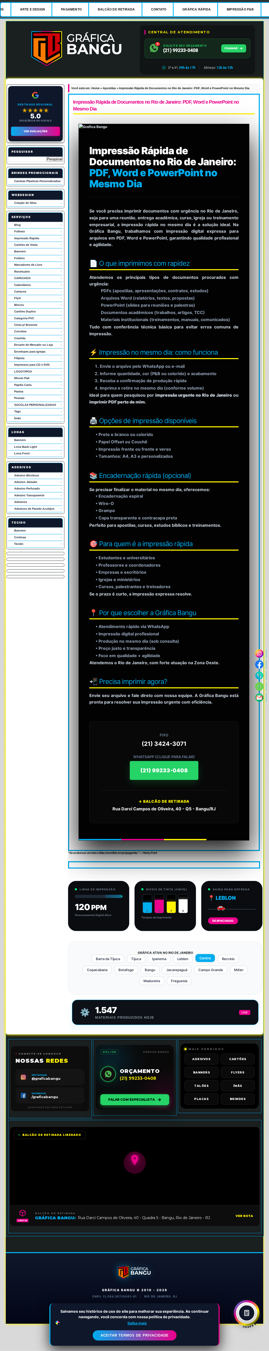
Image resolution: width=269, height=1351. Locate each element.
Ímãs (17, 418)
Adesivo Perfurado (27, 488)
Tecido (18, 543)
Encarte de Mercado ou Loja (33, 344)
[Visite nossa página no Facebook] (259, 664)
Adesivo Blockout (26, 475)
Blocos (19, 304)
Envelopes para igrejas (29, 351)
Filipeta (19, 358)
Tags (17, 411)
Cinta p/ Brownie (25, 324)
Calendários (22, 284)
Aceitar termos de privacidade (135, 1335)
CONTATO (158, 9)
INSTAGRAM (39, 1075)
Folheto (19, 231)
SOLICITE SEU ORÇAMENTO (184, 45)
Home (95, 88)
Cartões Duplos (25, 311)
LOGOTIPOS (23, 371)
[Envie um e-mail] (259, 697)
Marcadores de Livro (28, 264)
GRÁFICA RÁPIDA (196, 9)
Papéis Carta (23, 384)
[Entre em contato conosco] (259, 675)
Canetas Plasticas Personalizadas (37, 181)
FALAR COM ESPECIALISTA (131, 1100)
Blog (17, 224)
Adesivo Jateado (25, 481)
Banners (20, 251)
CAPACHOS (22, 278)
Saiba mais (137, 1323)
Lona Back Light (25, 446)
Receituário (22, 271)
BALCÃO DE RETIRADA (116, 9)
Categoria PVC (24, 318)
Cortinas (20, 537)
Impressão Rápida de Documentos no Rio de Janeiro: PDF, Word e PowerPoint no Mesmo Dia (156, 105)
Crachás (19, 338)
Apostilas (109, 88)
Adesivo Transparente (29, 495)
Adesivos (20, 501)
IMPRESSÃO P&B (240, 9)
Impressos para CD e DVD (32, 364)
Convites (20, 331)
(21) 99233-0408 (164, 770)
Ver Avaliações (36, 131)
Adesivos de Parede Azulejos (34, 508)
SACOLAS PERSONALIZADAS (35, 404)
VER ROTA (244, 1216)
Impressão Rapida (26, 238)
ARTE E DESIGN (32, 9)
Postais (19, 398)
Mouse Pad (21, 378)
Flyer (17, 298)
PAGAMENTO (71, 9)
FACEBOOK (39, 1093)
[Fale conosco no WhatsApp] (259, 686)
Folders (19, 258)
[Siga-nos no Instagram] (259, 653)
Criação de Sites (25, 202)
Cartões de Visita (26, 244)
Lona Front (22, 453)
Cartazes (20, 291)
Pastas (18, 391)
